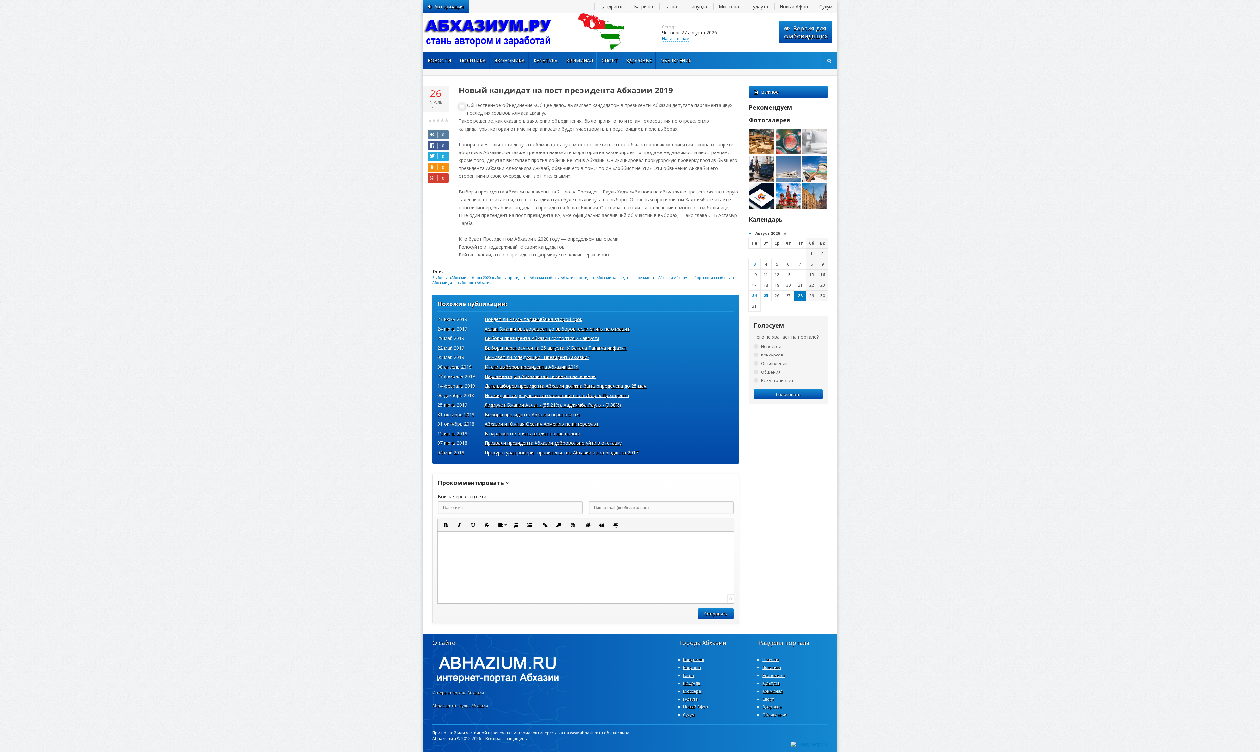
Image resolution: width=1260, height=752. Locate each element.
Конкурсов (772, 355)
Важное (770, 92)
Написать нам (675, 38)
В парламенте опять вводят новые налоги (532, 433)
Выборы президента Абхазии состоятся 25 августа (542, 338)
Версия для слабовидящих (806, 32)
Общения (771, 372)
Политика (473, 60)
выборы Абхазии (560, 277)
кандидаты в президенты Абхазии (642, 277)
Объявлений (774, 363)
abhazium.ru (488, 32)
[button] (445, 525)
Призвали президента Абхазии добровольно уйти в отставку (553, 443)
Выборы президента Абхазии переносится (532, 414)
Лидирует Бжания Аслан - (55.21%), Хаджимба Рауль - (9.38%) (553, 405)
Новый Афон (794, 6)
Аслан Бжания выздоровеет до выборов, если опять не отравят (557, 329)
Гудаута (759, 6)
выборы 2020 (479, 277)
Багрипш (643, 6)
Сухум (825, 6)
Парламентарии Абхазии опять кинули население (540, 376)
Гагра (670, 6)
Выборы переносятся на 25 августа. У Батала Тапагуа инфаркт (555, 348)
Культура (545, 60)
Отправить (715, 613)
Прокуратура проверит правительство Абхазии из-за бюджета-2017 (561, 452)
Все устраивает (777, 380)
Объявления (676, 60)
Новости (439, 60)
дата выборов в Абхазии (470, 282)
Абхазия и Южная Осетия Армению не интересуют (541, 424)
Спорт (610, 60)
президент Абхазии (594, 277)
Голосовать (788, 394)
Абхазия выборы (689, 277)
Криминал (579, 60)
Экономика (509, 60)
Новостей (771, 346)
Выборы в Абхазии (449, 277)
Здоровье (639, 60)
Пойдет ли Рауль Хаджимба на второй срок (533, 319)
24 (754, 295)
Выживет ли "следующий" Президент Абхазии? (537, 357)
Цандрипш (610, 6)
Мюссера (729, 6)
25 (766, 295)
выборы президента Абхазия (518, 277)
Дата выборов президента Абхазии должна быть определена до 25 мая (565, 386)
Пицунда (697, 6)
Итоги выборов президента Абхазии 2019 (531, 367)
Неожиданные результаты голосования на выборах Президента (557, 395)
